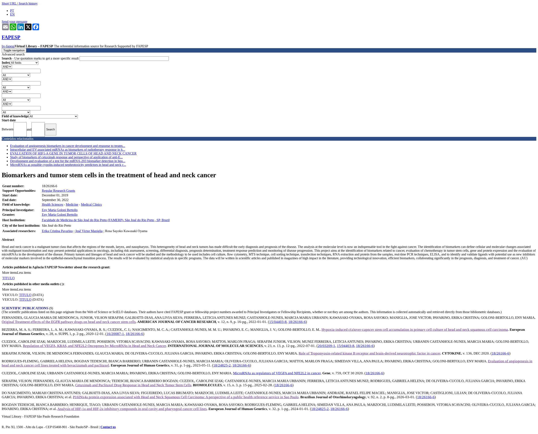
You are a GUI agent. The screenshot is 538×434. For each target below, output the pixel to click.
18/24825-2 (222, 365)
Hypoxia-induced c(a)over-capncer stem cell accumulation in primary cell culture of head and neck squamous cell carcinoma (415, 330)
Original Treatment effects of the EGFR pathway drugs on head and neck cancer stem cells (69, 322)
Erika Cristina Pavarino (57, 231)
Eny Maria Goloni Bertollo (60, 210)
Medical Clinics (91, 204)
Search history (28, 3)
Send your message (14, 21)
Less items (24, 272)
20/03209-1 (326, 346)
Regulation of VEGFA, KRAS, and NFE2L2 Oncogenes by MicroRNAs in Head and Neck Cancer (94, 346)
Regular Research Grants (58, 190)
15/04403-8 (278, 322)
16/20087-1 (115, 334)
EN (12, 14)
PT (12, 10)
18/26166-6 (297, 322)
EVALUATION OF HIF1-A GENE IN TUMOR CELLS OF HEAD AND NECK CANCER (73, 153)
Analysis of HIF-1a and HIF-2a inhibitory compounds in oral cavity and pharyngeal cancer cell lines (132, 409)
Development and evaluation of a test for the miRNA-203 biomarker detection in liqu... (67, 161)
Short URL (9, 3)
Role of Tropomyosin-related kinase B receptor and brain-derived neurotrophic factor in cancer (369, 353)
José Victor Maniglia (89, 231)
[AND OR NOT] (7, 66)
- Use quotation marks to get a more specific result (40, 58)
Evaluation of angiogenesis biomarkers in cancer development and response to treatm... (67, 146)
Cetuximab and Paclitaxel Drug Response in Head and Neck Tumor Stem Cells (133, 385)
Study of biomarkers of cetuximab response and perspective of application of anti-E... (66, 157)
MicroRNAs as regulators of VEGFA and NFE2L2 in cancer (277, 373)
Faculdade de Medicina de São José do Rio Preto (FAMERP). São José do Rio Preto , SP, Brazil (106, 220)
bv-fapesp (8, 46)
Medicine (72, 204)
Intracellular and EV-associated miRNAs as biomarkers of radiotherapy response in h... (67, 149)
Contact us (108, 427)
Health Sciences (52, 204)
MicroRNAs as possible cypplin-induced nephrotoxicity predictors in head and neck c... (68, 165)
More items (9, 272)
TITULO (8, 278)
